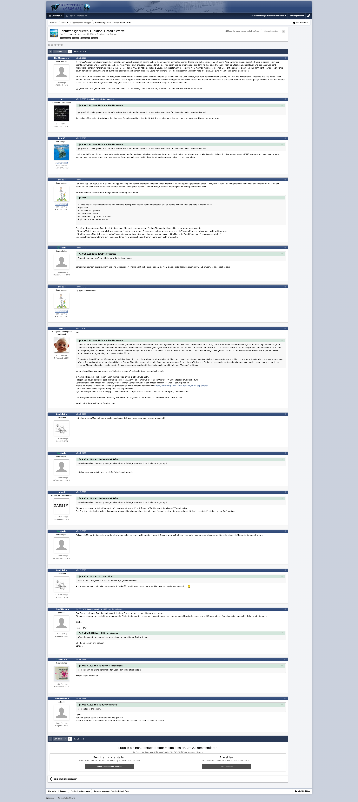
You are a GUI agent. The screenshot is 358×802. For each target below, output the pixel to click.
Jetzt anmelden (226, 766)
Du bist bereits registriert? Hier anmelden (267, 16)
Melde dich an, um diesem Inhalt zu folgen (243, 31)
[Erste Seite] (50, 51)
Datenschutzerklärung (66, 798)
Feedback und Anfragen (107, 34)
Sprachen (50, 798)
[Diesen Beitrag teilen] (285, 58)
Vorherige (58, 51)
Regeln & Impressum (77, 16)
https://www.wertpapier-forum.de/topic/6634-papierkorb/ (181, 385)
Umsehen (55, 16)
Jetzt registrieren (296, 16)
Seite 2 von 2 (79, 52)
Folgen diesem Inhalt (271, 31)
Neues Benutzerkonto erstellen (109, 766)
